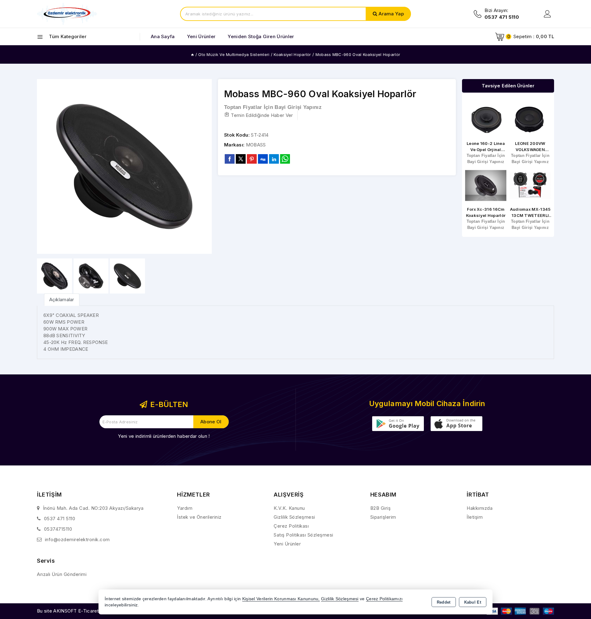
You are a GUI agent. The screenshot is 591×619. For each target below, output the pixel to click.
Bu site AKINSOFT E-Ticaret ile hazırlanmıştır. (86, 611)
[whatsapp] (285, 159)
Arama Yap (391, 14)
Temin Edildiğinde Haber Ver (262, 115)
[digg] (263, 159)
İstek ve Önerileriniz (199, 517)
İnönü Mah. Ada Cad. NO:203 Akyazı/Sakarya (93, 508)
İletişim (475, 517)
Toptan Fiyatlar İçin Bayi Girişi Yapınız (273, 107)
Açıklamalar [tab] (61, 299)
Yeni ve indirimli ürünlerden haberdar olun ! (164, 436)
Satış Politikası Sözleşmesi (303, 535)
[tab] (61, 300)
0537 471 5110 (59, 518)
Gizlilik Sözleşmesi (294, 517)
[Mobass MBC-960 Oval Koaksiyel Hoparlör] (124, 166)
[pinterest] (252, 159)
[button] (204, 166)
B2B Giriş (380, 508)
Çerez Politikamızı (384, 599)
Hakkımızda (479, 508)
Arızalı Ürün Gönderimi (61, 574)
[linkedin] (274, 159)
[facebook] (230, 159)
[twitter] (241, 159)
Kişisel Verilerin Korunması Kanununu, (281, 599)
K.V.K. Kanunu (289, 508)
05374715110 (58, 529)
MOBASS (256, 145)
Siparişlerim (383, 517)
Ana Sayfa (163, 36)
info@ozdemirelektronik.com (77, 539)
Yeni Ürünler (287, 544)
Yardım (184, 508)
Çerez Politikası (291, 526)
